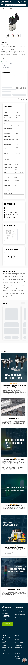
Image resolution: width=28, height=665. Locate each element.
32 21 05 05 (6, 615)
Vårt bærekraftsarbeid (7, 647)
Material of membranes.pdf (12, 214)
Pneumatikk (17, 617)
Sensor (16, 612)
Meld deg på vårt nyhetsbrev (7, 624)
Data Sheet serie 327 (10, 209)
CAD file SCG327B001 (10, 207)
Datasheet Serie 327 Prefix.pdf (12, 210)
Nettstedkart (17, 658)
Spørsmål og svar (19, 642)
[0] (24, 2)
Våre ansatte (18, 639)
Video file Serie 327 (10, 218)
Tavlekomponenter (19, 609)
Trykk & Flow (18, 616)
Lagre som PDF (24, 99)
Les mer (2, 58)
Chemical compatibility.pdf (11, 212)
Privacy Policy (5, 650)
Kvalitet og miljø (5, 648)
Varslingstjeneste (6, 653)
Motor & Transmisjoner (20, 614)
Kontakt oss (17, 637)
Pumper (17, 619)
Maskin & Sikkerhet (19, 611)
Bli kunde (17, 641)
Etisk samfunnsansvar (7, 652)
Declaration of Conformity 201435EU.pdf (14, 216)
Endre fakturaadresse (19, 647)
